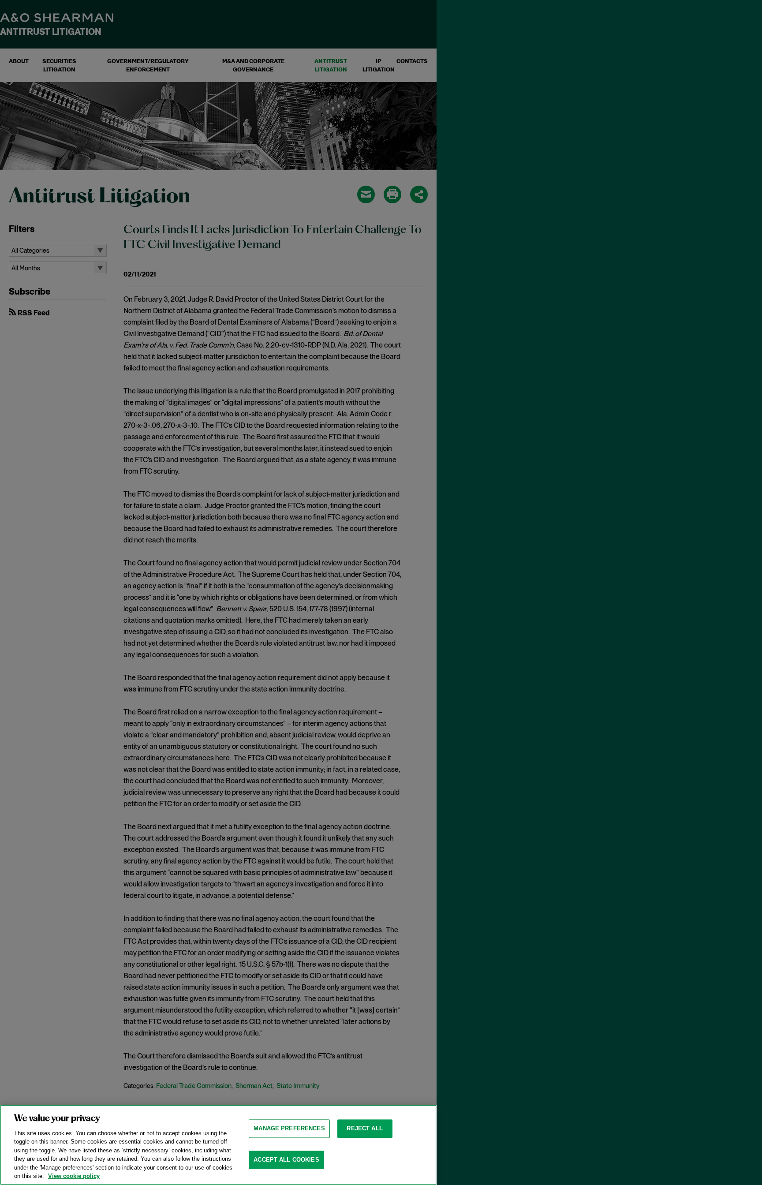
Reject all (364, 1128)
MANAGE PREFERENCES (289, 1128)
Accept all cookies (286, 1159)
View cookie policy (74, 1176)
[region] (218, 1145)
